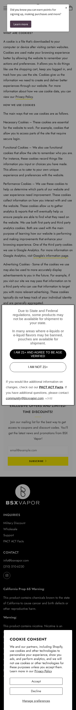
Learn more (20, 24)
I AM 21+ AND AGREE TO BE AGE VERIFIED (38, 354)
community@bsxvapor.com (25, 398)
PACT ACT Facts (51, 387)
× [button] (66, 7)
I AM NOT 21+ (38, 367)
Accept (36, 681)
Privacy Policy (43, 671)
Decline (36, 691)
